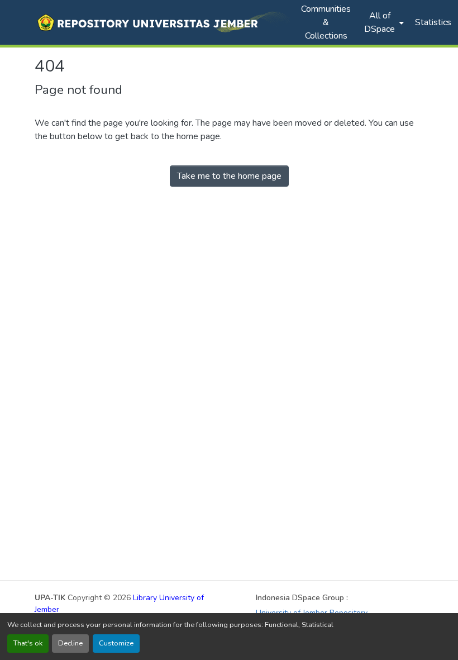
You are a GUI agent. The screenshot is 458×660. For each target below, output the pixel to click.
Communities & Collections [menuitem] (326, 22)
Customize (116, 643)
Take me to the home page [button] (229, 176)
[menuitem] (383, 22)
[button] (162, 22)
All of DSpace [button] (379, 22)
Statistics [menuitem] (433, 22)
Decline (70, 643)
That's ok (27, 643)
